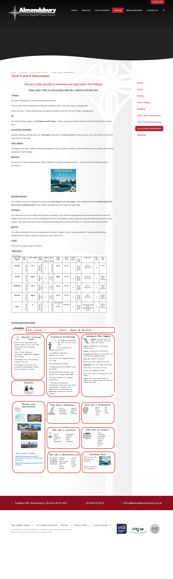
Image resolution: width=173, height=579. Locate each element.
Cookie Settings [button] (101, 525)
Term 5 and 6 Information (63, 72)
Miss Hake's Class (39, 72)
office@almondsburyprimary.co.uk (142, 502)
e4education (46, 532)
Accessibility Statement (47, 525)
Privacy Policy (81, 525)
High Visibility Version (20, 525)
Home (13, 72)
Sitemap (64, 525)
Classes (24, 72)
